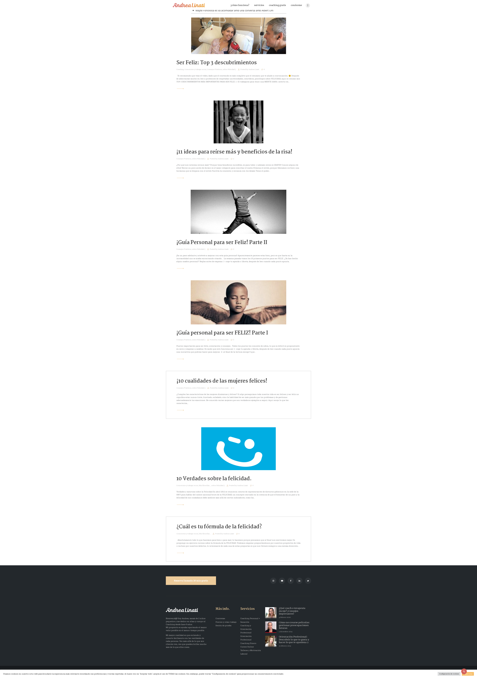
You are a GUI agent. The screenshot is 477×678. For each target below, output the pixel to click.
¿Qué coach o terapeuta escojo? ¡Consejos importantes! (292, 611)
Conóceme (220, 618)
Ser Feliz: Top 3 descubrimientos (216, 63)
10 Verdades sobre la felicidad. (214, 478)
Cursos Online (247, 646)
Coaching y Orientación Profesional (246, 629)
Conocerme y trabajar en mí (195, 69)
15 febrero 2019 (285, 646)
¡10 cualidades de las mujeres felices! (222, 381)
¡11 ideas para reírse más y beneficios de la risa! (234, 152)
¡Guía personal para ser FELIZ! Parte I (222, 333)
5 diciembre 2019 (285, 631)
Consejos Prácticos (214, 69)
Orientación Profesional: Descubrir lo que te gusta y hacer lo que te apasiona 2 (294, 640)
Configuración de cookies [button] (449, 674)
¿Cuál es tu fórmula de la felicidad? (219, 527)
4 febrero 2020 (285, 617)
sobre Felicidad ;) (229, 69)
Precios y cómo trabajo (226, 622)
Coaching (180, 69)
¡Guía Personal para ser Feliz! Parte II (221, 242)
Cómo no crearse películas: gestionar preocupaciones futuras (294, 625)
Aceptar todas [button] (467, 674)
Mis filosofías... (205, 485)
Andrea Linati (254, 69)
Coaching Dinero (248, 643)
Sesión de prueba (223, 625)
